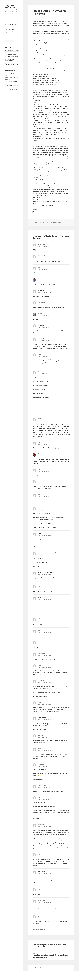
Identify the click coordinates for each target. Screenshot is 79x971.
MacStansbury (42, 642)
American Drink (8, 22)
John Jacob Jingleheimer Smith (47, 572)
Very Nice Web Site (9, 32)
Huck (39, 533)
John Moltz (41, 290)
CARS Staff (45, 222)
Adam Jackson (42, 597)
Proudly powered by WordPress (40, 968)
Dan (39, 279)
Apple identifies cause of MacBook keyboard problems (11, 63)
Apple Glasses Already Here (11, 56)
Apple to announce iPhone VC (12, 50)
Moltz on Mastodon (9, 29)
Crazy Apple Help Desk (55, 222)
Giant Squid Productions (10, 24)
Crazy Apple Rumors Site (10, 6)
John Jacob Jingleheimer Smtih (47, 553)
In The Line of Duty (9, 27)
